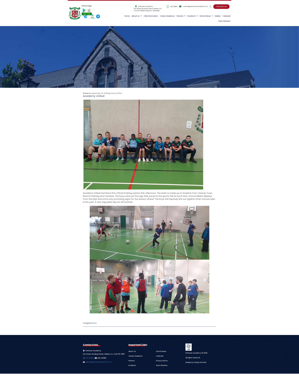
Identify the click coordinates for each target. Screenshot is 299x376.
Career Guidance (167, 16)
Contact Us (221, 6)
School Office (116, 93)
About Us (136, 16)
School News (161, 351)
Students (132, 365)
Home (127, 16)
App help (86, 14)
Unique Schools (200, 362)
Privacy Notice (162, 361)
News (94, 323)
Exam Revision (225, 21)
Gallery (218, 16)
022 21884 (174, 6)
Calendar (226, 16)
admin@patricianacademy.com (195, 6)
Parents (131, 361)
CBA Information (151, 16)
